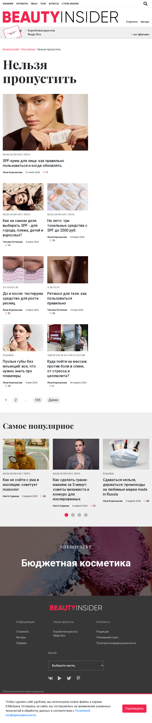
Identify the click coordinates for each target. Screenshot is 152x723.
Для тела (53, 287)
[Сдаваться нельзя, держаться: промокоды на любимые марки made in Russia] (126, 454)
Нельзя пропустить (16, 154)
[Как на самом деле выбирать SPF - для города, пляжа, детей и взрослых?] (23, 196)
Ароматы (22, 3)
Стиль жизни (70, 3)
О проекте (132, 22)
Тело (43, 3)
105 (37, 400)
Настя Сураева (11, 496)
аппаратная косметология (66, 355)
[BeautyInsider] (60, 17)
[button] (66, 515)
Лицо (34, 3)
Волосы (54, 3)
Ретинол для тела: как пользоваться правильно (67, 298)
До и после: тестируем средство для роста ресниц (23, 298)
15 (53, 240)
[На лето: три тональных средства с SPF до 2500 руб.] (67, 196)
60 (147, 501)
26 (44, 496)
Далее (53, 400)
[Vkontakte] (50, 678)
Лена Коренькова (12, 172)
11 (47, 172)
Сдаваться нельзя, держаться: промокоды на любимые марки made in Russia (125, 487)
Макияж (8, 3)
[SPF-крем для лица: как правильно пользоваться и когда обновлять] (45, 122)
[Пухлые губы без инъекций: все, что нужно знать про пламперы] (23, 337)
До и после (11, 287)
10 (53, 313)
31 (94, 506)
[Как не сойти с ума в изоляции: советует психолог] (26, 454)
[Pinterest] (78, 678)
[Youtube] (59, 678)
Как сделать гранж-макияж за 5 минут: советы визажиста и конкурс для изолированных (71, 489)
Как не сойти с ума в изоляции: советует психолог (21, 485)
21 (9, 313)
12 (9, 245)
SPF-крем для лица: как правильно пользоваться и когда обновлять (33, 163)
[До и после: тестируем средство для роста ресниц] (23, 269)
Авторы (145, 22)
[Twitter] (69, 678)
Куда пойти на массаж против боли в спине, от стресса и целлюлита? (67, 368)
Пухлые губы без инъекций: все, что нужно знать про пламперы (19, 368)
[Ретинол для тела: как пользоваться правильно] (67, 269)
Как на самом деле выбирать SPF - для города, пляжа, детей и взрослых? (23, 227)
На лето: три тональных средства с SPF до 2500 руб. (67, 225)
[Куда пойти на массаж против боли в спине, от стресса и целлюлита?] (67, 337)
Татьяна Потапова (12, 242)
